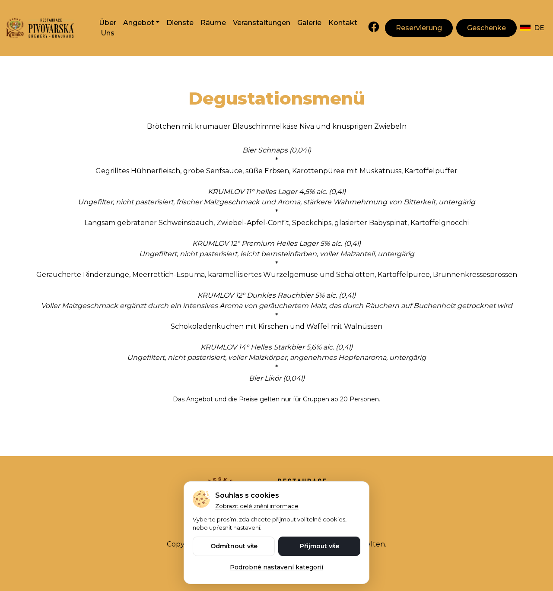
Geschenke (486, 28)
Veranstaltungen (261, 23)
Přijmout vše (319, 546)
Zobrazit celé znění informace (257, 505)
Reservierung (419, 28)
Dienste (180, 23)
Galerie (309, 23)
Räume (213, 23)
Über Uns (107, 28)
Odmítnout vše (233, 546)
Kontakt (342, 23)
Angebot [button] (138, 23)
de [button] (539, 28)
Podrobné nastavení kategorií (276, 567)
